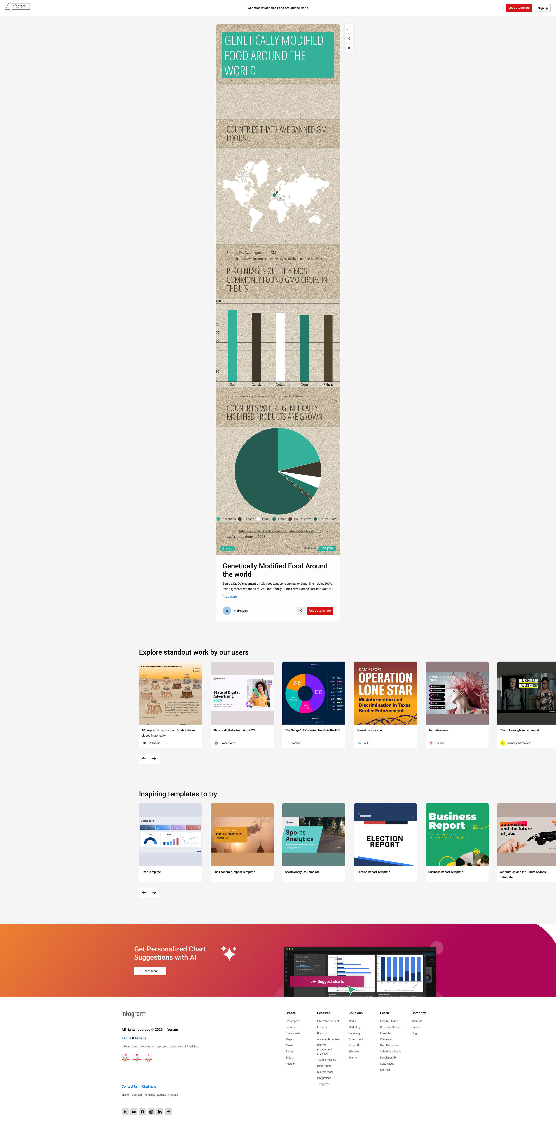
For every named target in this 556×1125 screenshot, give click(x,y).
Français (173, 1094)
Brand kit (322, 1033)
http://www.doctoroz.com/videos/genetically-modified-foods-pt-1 (280, 259)
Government (356, 1039)
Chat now (149, 1086)
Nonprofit (354, 1045)
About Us (417, 1021)
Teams (353, 1057)
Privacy (140, 1038)
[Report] (349, 48)
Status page (387, 1063)
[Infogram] (17, 8)
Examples (386, 1033)
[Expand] (349, 28)
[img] (232, 346)
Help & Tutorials (389, 1021)
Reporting (354, 1033)
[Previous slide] (144, 759)
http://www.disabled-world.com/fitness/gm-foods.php (280, 531)
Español (162, 1094)
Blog (414, 1033)
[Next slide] (154, 759)
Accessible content (328, 1039)
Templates (323, 1084)
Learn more (150, 971)
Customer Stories (390, 1027)
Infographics (293, 1021)
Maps (289, 1039)
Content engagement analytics (324, 1049)
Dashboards (293, 1033)
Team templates (326, 1059)
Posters (290, 1063)
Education (354, 1051)
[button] (274, 195)
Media (352, 1021)
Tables (289, 1051)
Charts (289, 1045)
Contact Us (130, 1086)
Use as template (519, 7)
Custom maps (325, 1072)
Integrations (324, 1078)
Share (228, 548)
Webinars (385, 1039)
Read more (230, 596)
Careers (416, 1027)
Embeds (322, 1027)
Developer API (388, 1057)
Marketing (354, 1027)
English (126, 1094)
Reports (290, 1027)
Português (150, 1094)
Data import (324, 1065)
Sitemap (385, 1069)
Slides (289, 1057)
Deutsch (137, 1094)
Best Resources (389, 1045)
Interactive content (328, 1021)
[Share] (349, 38)
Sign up (543, 8)
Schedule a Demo (390, 1051)
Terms (126, 1038)
